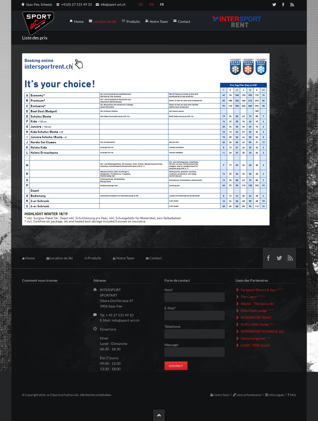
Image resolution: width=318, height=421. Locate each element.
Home (30, 258)
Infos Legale (276, 395)
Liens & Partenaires (249, 395)
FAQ (293, 395)
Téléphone (172, 326)
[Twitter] (274, 4)
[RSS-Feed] (292, 4)
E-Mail (172, 308)
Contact (155, 258)
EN (151, 3)
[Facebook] (283, 4)
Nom (172, 290)
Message (172, 345)
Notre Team (125, 258)
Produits (94, 258)
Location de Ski (61, 258)
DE (141, 3)
